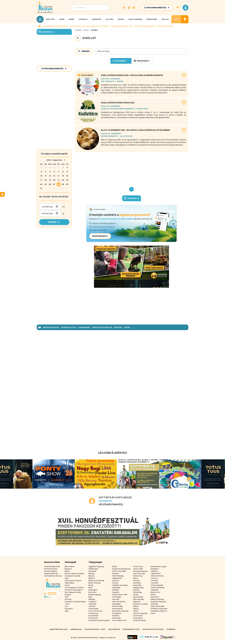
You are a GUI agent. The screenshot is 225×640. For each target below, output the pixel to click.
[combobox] (97, 51)
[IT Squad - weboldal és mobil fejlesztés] (167, 637)
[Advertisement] (131, 167)
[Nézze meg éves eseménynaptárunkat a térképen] (184, 19)
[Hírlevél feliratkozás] (123, 7)
